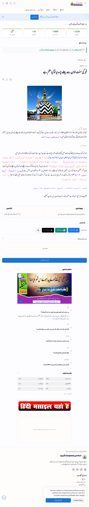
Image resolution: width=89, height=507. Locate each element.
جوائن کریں (34, 17)
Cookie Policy (78, 500)
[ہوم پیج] (62, 10)
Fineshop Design (15, 498)
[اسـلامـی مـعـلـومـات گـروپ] (77, 3)
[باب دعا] (67, 336)
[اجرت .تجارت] (58, 379)
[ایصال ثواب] (30, 384)
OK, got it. (58, 500)
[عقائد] (68, 307)
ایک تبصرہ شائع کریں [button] (44, 260)
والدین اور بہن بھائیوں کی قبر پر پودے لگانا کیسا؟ (56, 364)
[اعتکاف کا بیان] (58, 384)
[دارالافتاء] (55, 10)
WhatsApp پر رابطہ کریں (46, 50)
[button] (85, 3)
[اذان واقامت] (30, 379)
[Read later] (10, 79)
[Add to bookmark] (19, 276)
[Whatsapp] (77, 469)
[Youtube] (73, 469)
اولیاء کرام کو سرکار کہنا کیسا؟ (61, 353)
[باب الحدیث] (30, 389)
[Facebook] (85, 469)
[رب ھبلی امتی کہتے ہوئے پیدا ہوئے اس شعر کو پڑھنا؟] (44, 288)
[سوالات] (48, 10)
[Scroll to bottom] (4, 497)
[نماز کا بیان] (82, 223)
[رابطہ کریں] (40, 10)
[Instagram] (81, 469)
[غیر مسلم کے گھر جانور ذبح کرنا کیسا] (23, 211)
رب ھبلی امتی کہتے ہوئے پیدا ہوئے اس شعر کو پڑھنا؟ (55, 312)
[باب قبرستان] (66, 359)
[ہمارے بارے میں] (30, 10)
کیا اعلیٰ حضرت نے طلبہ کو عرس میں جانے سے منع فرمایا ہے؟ (52, 329)
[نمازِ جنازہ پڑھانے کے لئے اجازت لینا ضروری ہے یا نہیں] (65, 211)
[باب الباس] (58, 389)
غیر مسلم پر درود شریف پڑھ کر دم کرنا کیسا (57, 341)
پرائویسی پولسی (82, 485)
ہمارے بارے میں (81, 482)
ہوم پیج (83, 479)
